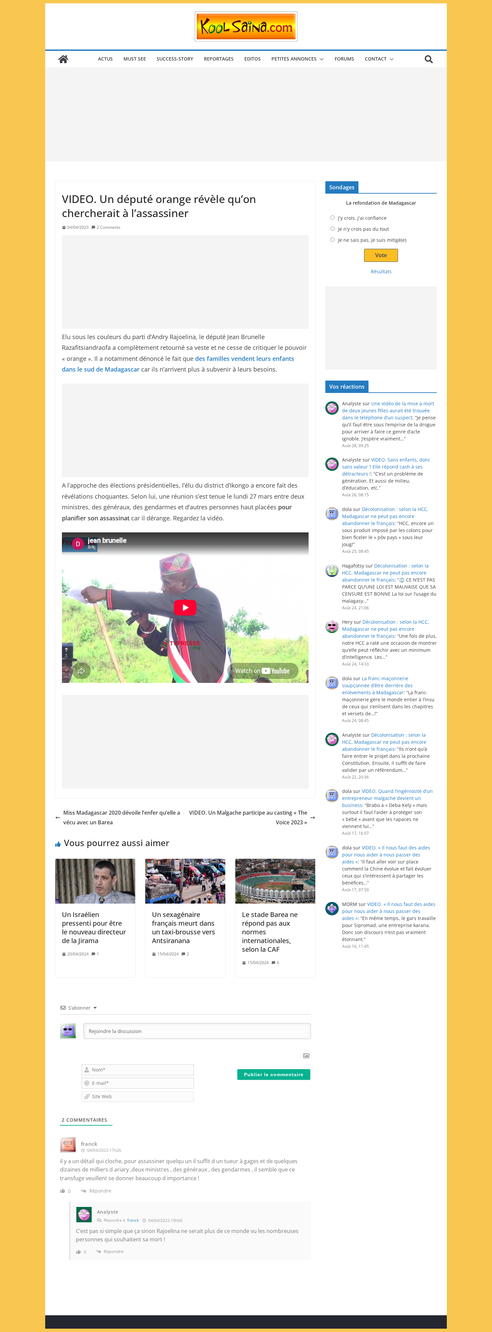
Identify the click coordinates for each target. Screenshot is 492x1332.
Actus (105, 59)
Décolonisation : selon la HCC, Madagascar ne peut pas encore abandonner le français (385, 516)
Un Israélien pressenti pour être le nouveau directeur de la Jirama (94, 927)
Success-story (175, 59)
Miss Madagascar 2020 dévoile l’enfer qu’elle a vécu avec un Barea (121, 817)
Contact (376, 59)
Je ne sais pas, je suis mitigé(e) (372, 240)
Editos (252, 59)
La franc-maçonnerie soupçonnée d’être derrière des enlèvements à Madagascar (377, 685)
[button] (320, 59)
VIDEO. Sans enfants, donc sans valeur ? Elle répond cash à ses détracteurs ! (386, 466)
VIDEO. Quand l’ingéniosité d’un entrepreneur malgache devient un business (387, 798)
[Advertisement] (246, 114)
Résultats (381, 271)
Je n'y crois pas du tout (363, 229)
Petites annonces (294, 59)
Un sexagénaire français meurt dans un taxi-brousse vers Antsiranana (183, 927)
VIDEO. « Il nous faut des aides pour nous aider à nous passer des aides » (386, 854)
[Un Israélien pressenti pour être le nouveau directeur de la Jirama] (95, 881)
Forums (344, 59)
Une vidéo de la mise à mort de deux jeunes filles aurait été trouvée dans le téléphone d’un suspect (388, 410)
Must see (135, 59)
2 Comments (108, 227)
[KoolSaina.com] (63, 59)
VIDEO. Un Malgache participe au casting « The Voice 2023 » (248, 817)
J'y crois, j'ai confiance (362, 218)
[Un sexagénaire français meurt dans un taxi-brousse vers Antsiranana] (185, 881)
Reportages (219, 59)
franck (133, 1220)
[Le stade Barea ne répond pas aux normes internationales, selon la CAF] (275, 881)
